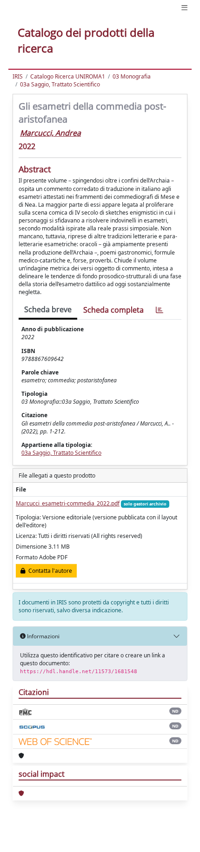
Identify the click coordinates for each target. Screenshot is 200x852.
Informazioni (43, 636)
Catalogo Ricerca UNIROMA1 (67, 76)
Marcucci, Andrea (50, 133)
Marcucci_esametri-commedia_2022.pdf (68, 503)
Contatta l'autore (49, 571)
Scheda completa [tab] (113, 310)
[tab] (159, 310)
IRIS (18, 76)
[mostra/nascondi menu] (184, 7)
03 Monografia (132, 76)
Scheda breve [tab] (48, 309)
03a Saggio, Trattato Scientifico (60, 84)
